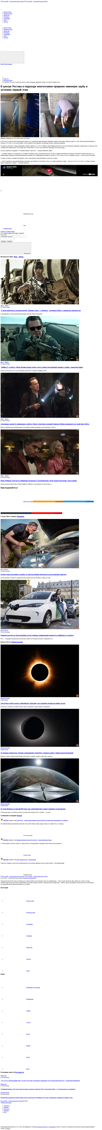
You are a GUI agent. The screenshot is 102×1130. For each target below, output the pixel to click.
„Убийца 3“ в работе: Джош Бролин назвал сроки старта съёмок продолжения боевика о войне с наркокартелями (42, 367)
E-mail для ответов (6, 236)
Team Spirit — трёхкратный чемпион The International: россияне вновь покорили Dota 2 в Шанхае (42, 820)
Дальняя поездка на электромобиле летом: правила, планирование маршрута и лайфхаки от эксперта (37, 635)
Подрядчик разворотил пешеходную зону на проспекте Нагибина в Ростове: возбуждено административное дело (37, 1097)
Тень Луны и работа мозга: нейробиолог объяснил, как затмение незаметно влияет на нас (33, 703)
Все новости (19, 1072)
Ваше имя (4, 235)
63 (27, 513)
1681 (27, 501)
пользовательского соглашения (46, 1127)
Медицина (20, 516)
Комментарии (8, 228)
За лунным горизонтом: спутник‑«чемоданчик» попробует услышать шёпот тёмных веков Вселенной (37, 753)
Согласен (7, 1128)
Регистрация (8, 64)
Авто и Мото (4, 569)
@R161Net (6, 820)
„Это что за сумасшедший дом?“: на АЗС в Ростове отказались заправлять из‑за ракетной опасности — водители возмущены (40, 1081)
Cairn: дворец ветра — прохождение (26, 859)
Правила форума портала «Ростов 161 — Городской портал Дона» (34, 840)
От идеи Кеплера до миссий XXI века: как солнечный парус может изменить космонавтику (33, 809)
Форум (19, 816)
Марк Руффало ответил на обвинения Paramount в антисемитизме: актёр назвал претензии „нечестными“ (39, 481)
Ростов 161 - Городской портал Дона (12, 1101)
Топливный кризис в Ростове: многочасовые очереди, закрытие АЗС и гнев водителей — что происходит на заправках (38, 1089)
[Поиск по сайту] (12, 50)
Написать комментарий (7, 231)
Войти (2, 64)
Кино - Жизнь (19, 257)
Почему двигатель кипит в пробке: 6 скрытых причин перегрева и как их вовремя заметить (33, 574)
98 (58, 513)
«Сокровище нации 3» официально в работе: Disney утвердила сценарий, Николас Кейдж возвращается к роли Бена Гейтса (45, 424)
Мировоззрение (17, 642)
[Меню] (1, 9)
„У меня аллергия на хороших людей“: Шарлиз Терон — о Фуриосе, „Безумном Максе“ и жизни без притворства (41, 310)
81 (89, 501)
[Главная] (15, 77)
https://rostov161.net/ (29, 878)
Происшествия (5, 1092)
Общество (4, 1075)
